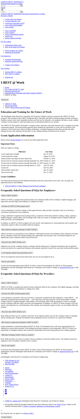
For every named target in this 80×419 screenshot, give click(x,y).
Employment (9, 377)
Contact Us (8, 375)
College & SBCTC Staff (9, 2)
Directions (8, 369)
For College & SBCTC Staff (14, 89)
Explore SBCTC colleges (13, 72)
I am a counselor (10, 31)
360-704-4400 (9, 364)
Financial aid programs (12, 52)
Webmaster (10, 381)
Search (7, 368)
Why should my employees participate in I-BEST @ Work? (19, 229)
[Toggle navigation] (2, 10)
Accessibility (9, 371)
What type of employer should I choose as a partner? (18, 335)
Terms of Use (9, 386)
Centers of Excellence (12, 65)
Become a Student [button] (7, 16)
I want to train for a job (12, 21)
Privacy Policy (10, 379)
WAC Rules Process (11, 384)
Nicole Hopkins (16, 140)
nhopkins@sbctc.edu (66, 267)
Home (7, 87)
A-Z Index (19, 3)
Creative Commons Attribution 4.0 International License (41, 406)
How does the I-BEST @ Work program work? (15, 206)
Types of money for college (14, 50)
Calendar (8, 383)
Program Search (6, 3)
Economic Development (13, 59)
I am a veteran (9, 32)
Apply (13, 3)
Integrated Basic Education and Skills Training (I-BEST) (23, 93)
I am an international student (14, 34)
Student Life (9, 77)
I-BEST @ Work (11, 104)
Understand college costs (13, 45)
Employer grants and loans (13, 61)
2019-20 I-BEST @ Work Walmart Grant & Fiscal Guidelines (25, 186)
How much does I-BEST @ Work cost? (13, 242)
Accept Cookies (6, 417)
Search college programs (13, 38)
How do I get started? (8, 261)
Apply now (8, 36)
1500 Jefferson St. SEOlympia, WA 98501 (12, 361)
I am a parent (9, 27)
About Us (20, 2)
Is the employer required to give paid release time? (17, 253)
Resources (5, 100)
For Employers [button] (6, 56)
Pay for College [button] (6, 42)
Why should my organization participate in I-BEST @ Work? (20, 322)
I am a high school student (13, 25)
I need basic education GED (15, 23)
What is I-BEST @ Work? (9, 195)
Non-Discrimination (11, 373)
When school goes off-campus (20, 107)
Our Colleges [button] (5, 68)
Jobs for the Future (11, 106)
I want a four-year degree (13, 19)
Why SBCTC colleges (12, 74)
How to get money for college (15, 47)
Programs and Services (12, 91)
